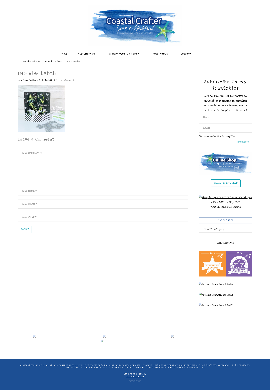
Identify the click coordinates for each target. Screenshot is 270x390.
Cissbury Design (135, 376)
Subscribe (243, 142)
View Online (217, 207)
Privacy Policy (135, 381)
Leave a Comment (66, 80)
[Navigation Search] (207, 53)
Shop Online (234, 207)
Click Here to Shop (225, 182)
